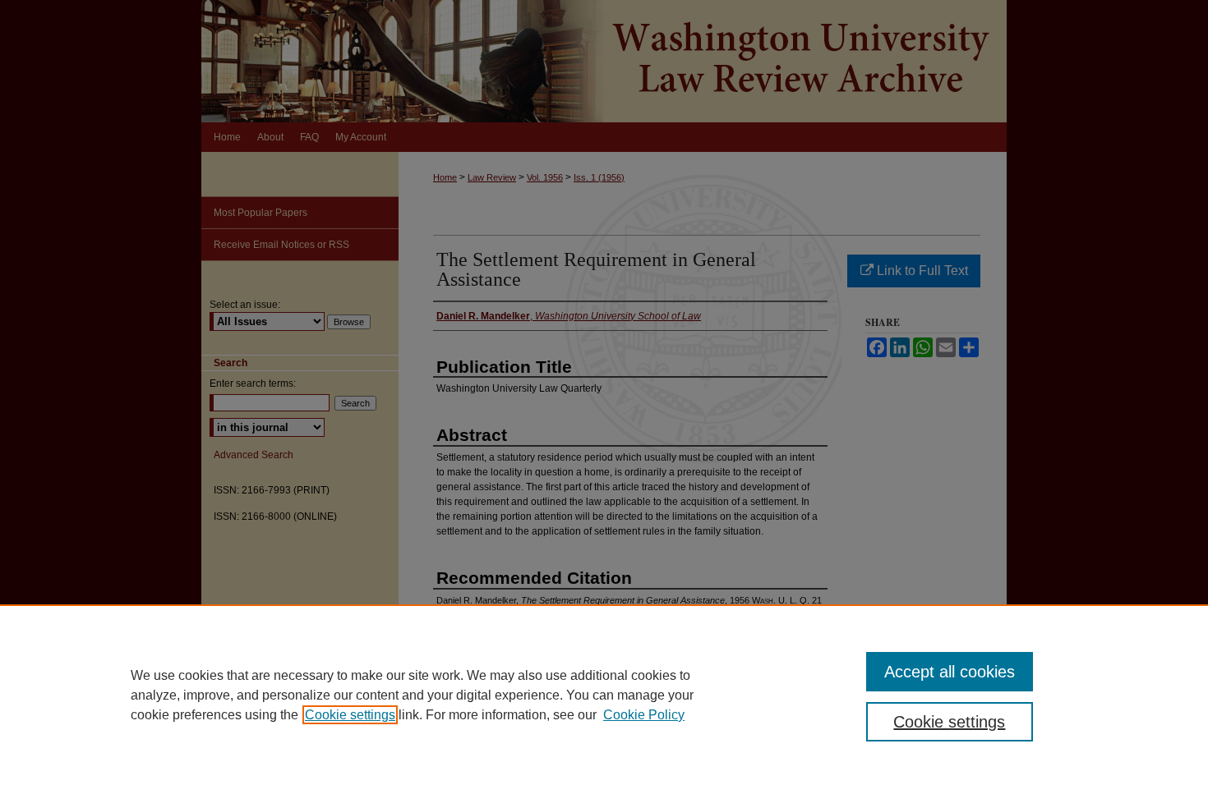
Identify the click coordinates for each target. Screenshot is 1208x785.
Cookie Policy (644, 715)
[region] (604, 694)
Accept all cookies (949, 672)
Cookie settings (350, 715)
